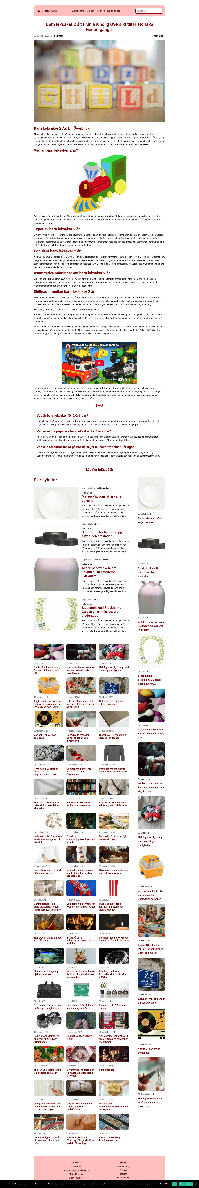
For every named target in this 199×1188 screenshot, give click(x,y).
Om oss (90, 11)
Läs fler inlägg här (99, 470)
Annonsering (78, 11)
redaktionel (159, 35)
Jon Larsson (57, 35)
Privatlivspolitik (186, 1184)
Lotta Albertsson (101, 560)
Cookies (101, 11)
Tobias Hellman (104, 488)
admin (96, 524)
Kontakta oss (113, 11)
